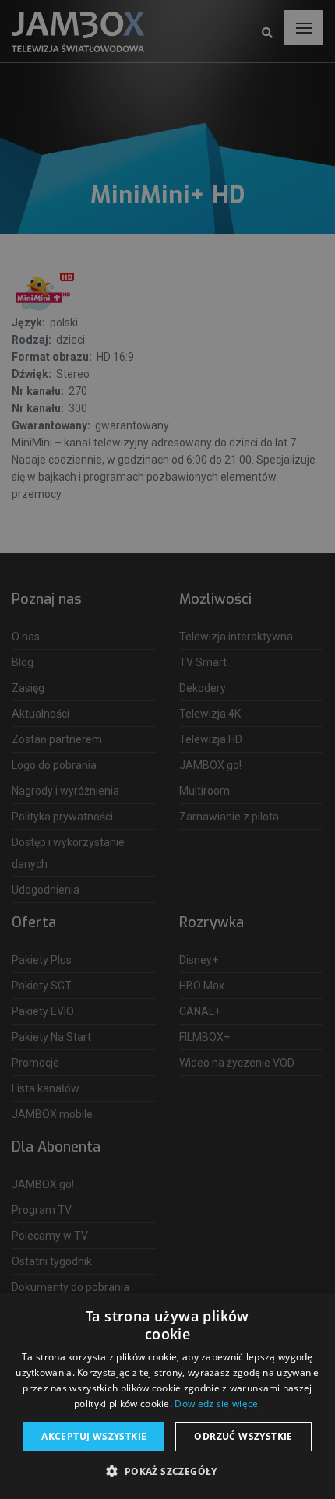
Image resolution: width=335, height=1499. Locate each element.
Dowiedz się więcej (217, 1403)
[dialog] (167, 749)
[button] (167, 1471)
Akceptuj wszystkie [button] (93, 1436)
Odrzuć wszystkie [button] (243, 1436)
